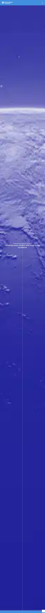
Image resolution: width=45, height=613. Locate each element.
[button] (42, 3)
